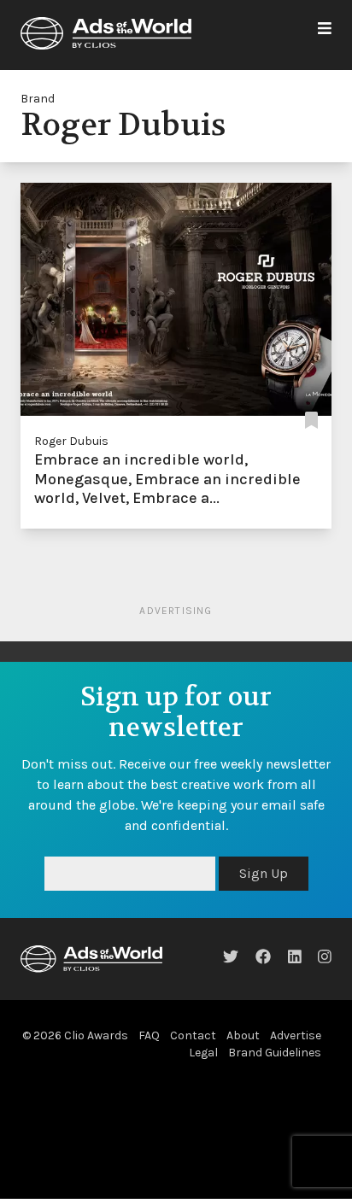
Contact (193, 1035)
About (243, 1035)
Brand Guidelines (274, 1052)
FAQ (149, 1035)
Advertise (295, 1035)
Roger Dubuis (71, 441)
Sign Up (263, 873)
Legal (203, 1052)
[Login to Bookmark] (311, 420)
